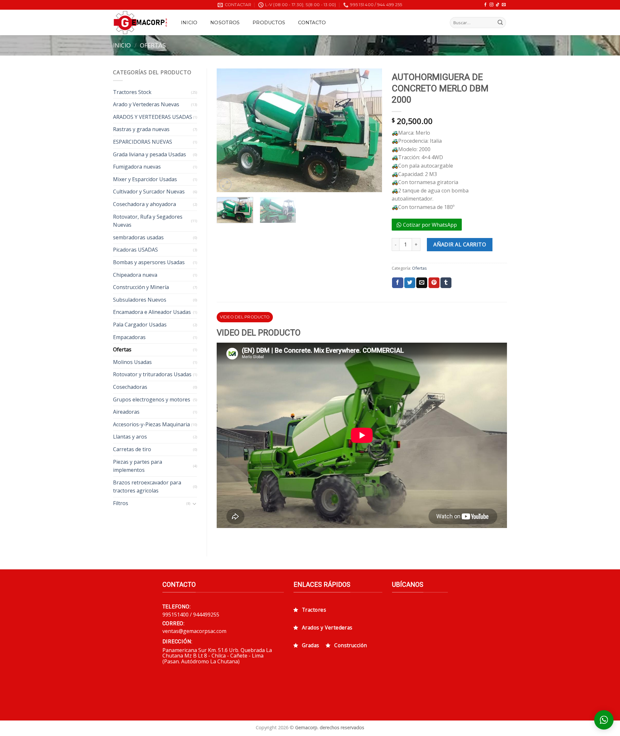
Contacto (312, 23)
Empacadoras (129, 337)
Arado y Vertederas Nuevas (146, 104)
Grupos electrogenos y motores (151, 399)
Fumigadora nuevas (137, 166)
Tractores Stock (132, 92)
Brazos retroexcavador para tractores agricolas (147, 486)
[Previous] (228, 130)
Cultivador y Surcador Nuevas (149, 191)
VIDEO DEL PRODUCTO (245, 317)
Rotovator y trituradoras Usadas (152, 374)
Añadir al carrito (459, 244)
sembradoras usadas (138, 237)
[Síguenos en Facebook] (485, 5)
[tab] (245, 317)
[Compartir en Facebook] (397, 282)
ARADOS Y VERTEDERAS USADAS (152, 116)
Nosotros (225, 23)
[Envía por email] (421, 282)
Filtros (120, 503)
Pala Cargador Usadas (140, 324)
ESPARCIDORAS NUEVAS (142, 141)
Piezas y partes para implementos (137, 466)
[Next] (370, 130)
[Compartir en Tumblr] (445, 282)
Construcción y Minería (141, 287)
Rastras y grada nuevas (141, 129)
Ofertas (153, 45)
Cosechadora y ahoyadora (144, 204)
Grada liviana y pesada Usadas (149, 154)
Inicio (189, 23)
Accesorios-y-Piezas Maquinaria (151, 424)
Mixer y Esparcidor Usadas (145, 179)
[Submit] (500, 22)
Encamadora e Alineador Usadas (152, 312)
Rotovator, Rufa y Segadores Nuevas (147, 221)
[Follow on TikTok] (498, 5)
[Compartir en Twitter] (409, 282)
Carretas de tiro (132, 449)
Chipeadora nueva (135, 274)
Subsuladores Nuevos (139, 299)
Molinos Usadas (132, 362)
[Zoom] (225, 184)
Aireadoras (126, 411)
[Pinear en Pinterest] (434, 282)
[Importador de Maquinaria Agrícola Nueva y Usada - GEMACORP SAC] (140, 23)
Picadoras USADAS (135, 249)
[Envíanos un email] (504, 5)
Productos (269, 23)
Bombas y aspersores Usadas (149, 262)
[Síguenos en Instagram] (491, 5)
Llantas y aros (130, 436)
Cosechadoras (130, 386)
